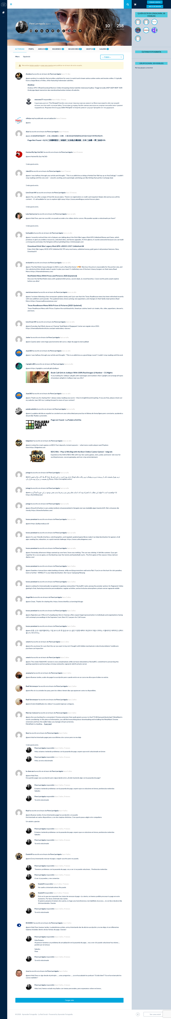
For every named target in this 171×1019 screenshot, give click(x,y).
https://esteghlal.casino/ (63, 479)
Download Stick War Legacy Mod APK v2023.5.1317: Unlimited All (56, 246)
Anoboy (29, 74)
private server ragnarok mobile (108, 588)
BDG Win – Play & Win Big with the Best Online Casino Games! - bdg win (81, 452)
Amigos (42, 49)
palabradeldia (31, 409)
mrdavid (29, 263)
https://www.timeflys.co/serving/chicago (68, 601)
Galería (103, 49)
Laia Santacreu (31, 214)
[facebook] (138, 1014)
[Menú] (11, 4)
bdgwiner (29, 441)
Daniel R (29, 854)
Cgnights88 (30, 364)
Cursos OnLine (3, 13)
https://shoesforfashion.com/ (42, 510)
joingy (28, 473)
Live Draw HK (31, 193)
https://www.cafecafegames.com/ (79, 539)
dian (27, 132)
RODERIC (29, 923)
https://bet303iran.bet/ (34, 495)
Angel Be (29, 597)
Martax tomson (32, 713)
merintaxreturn (32, 292)
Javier (28, 337)
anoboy (33, 78)
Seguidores (74, 49)
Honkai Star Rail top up (96, 175)
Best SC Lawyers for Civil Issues (74, 617)
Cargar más (69, 1000)
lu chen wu (30, 771)
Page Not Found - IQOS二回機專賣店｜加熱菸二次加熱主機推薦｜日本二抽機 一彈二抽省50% (67, 140)
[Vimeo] (80, 30)
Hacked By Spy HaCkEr (34, 152)
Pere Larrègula (55, 74)
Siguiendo (58, 49)
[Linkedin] (58, 30)
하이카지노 (35, 633)
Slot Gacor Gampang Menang (74, 573)
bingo (90, 355)
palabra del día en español (42, 413)
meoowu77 (39, 99)
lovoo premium (31, 519)
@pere (28, 78)
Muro (17, 56)
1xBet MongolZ (66, 107)
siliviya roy (30, 118)
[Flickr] (47, 30)
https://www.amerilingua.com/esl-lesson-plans (82, 199)
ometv (28, 642)
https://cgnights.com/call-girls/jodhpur (45, 368)
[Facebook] (36, 30)
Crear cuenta (154, 2)
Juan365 (29, 351)
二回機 (61, 136)
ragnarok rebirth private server (76, 664)
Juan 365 (38, 400)
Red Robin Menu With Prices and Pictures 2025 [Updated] (52, 276)
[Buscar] (128, 4)
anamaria (29, 673)
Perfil (31, 49)
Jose (27, 971)
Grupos (90, 49)
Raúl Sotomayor (32, 686)
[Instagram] (52, 30)
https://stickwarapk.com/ (75, 242)
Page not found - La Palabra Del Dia (66, 420)
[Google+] (63, 30)
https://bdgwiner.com (37, 447)
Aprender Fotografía (65, 1014)
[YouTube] (74, 30)
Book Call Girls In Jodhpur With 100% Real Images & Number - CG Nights (82, 372)
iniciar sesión (34, 65)
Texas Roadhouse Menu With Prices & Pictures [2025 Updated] (55, 305)
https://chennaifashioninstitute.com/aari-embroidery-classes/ (48, 328)
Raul (27, 811)
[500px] (41, 30)
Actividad (19, 49)
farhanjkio (30, 233)
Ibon (27, 733)
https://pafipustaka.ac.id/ (40, 524)
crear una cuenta (47, 65)
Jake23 (28, 171)
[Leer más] (48, 724)
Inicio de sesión (155, 6)
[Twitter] (69, 30)
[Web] (30, 30)
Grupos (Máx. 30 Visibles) (151, 63)
